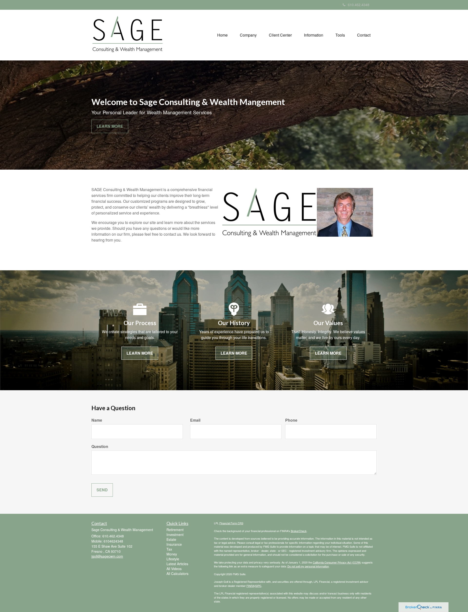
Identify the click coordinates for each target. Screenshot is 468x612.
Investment (175, 534)
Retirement (175, 529)
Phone (291, 420)
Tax (169, 549)
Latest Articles (177, 563)
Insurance (174, 544)
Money (171, 554)
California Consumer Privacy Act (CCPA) (337, 562)
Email (195, 420)
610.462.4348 (358, 4)
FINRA (250, 586)
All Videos (174, 568)
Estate (171, 539)
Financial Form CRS (231, 523)
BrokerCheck (299, 531)
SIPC (258, 586)
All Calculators (177, 573)
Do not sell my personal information (308, 566)
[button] (248, 35)
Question (99, 446)
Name (96, 420)
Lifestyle (172, 558)
